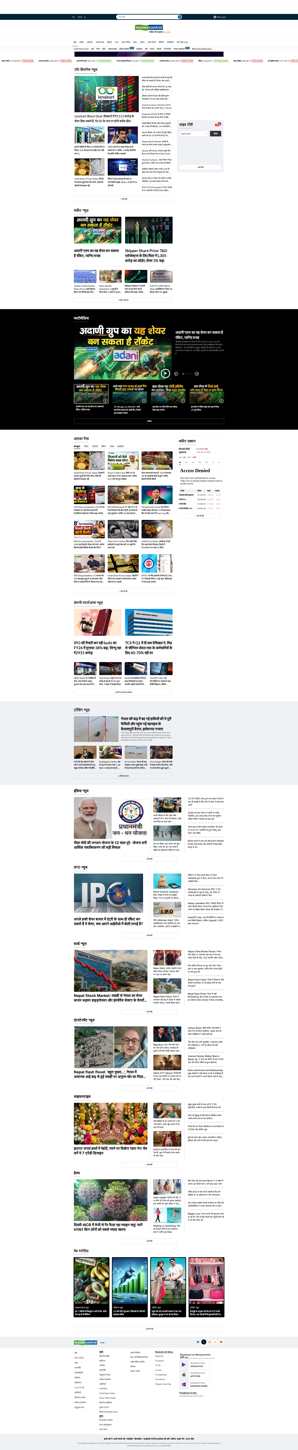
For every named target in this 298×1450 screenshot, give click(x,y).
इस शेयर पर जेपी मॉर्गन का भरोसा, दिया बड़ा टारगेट (165, 408)
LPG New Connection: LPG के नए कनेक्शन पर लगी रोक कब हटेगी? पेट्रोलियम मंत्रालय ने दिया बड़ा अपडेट (89, 510)
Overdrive (160, 1379)
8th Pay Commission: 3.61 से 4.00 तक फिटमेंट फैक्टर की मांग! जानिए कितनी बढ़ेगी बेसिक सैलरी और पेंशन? (89, 544)
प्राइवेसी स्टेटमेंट (149, 1439)
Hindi (80, 17)
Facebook (198, 1342)
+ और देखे (124, 199)
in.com (158, 1370)
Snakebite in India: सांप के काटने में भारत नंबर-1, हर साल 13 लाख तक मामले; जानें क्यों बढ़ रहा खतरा (110, 764)
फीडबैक (130, 1439)
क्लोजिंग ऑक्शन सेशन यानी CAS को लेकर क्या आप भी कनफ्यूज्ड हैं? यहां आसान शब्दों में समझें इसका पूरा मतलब (156, 171)
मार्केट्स (77, 1377)
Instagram (209, 1342)
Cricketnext (161, 1374)
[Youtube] (221, 1342)
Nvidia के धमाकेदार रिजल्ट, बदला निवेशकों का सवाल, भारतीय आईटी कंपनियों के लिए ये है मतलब (136, 681)
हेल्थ (135, 42)
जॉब (146, 49)
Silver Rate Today (107, 1398)
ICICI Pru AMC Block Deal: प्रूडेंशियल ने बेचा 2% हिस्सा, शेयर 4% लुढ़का (161, 288)
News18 (159, 1356)
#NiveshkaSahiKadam (202, 49)
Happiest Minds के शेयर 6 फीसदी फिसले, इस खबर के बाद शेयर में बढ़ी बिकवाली (156, 116)
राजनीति (77, 1367)
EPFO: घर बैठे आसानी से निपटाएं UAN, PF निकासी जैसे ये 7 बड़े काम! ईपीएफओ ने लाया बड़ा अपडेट (157, 578)
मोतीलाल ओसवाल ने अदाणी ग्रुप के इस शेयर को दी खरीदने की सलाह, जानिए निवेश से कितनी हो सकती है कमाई (135, 289)
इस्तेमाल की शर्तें (163, 1439)
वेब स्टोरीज (126, 42)
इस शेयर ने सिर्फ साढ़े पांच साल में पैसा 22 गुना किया (205, 408)
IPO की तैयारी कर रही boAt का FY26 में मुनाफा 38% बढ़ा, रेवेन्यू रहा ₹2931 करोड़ (97, 648)
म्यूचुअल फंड (79, 1407)
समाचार (90, 42)
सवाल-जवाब (135, 1371)
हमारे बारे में (108, 1439)
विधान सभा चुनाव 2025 (108, 1411)
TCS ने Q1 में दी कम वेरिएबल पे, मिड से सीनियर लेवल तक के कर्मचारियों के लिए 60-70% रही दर (148, 648)
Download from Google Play (194, 1364)
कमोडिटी (170, 42)
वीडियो (161, 42)
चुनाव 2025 (104, 1407)
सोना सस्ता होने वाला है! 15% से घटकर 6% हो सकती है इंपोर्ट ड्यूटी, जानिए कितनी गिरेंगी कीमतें (156, 475)
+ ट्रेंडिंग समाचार (123, 776)
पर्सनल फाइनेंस (80, 1402)
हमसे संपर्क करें (119, 1439)
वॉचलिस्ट (78, 1382)
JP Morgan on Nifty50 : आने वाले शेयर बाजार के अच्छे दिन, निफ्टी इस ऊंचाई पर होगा (127, 409)
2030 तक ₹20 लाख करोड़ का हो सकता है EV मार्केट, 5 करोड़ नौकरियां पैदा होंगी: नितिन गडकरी (122, 150)
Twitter (203, 1342)
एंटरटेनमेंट (167, 49)
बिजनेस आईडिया (105, 1402)
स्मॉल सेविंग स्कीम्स (137, 1361)
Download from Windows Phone (194, 1384)
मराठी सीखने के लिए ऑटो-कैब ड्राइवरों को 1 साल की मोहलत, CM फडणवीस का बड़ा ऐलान (157, 125)
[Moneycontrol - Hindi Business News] (149, 29)
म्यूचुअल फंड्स (104, 1374)
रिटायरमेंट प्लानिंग (106, 1420)
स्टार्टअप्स (103, 1388)
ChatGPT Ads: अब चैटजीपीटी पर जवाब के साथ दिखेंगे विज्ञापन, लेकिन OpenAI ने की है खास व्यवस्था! (160, 681)
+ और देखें (200, 167)
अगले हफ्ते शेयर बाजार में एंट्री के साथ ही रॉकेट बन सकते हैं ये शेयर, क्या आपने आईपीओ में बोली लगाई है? (157, 79)
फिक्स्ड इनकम (80, 1397)
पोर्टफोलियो (78, 1372)
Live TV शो (79, 1387)
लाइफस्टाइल (112, 49)
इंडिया (109, 42)
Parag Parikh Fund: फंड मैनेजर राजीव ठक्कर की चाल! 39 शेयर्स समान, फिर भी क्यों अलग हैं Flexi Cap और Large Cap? (156, 510)
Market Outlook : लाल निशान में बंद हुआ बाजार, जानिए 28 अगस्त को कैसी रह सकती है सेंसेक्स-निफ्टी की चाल (157, 161)
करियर (173, 1439)
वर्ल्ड (92, 49)
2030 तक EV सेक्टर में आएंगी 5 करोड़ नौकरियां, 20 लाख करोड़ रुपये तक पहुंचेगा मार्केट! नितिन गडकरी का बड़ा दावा (156, 180)
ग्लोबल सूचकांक (179, 49)
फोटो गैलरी (152, 42)
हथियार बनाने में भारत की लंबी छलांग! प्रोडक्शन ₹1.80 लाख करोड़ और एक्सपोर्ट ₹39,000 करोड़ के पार (155, 97)
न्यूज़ (76, 1362)
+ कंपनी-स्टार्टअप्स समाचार (123, 692)
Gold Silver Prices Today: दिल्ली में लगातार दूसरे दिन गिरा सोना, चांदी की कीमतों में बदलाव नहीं (88, 182)
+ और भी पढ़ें (123, 591)
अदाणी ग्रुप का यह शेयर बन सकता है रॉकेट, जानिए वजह (96, 253)
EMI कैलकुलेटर (105, 1424)
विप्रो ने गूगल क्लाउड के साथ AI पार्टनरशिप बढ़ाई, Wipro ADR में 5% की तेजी (122, 182)
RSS (215, 1342)
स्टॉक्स (102, 1365)
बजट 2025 (79, 1357)
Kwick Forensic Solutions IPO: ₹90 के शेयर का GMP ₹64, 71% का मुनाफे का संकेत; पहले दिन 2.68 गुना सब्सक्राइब (156, 107)
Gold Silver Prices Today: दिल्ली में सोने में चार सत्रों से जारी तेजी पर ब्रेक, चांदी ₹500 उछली (123, 578)
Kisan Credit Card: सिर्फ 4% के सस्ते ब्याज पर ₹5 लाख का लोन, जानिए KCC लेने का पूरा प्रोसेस (122, 475)
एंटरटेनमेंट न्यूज (84, 1020)
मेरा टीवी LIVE (182, 42)
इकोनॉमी (102, 1370)
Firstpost (159, 1360)
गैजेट (98, 49)
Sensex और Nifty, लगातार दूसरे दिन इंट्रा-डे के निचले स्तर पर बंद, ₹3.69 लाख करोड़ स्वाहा (156, 152)
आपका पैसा (100, 42)
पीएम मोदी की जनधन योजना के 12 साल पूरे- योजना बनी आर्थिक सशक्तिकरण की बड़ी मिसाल (157, 88)
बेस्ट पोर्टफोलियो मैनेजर (139, 1357)
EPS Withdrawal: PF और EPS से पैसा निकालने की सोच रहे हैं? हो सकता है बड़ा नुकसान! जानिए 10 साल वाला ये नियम (122, 510)
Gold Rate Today (107, 1393)
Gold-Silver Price (81, 49)
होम (75, 42)
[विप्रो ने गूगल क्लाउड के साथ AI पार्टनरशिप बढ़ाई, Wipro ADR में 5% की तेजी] (123, 166)
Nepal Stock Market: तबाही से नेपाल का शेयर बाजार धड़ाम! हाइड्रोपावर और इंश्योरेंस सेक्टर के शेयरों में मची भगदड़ (157, 143)
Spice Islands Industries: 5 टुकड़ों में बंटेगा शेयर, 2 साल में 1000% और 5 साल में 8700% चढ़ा (110, 289)
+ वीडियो (149, 421)
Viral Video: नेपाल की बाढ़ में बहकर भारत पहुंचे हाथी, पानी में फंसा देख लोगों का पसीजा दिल (136, 764)
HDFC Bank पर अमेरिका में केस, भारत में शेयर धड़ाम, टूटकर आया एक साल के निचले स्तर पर (85, 681)
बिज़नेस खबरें (104, 1356)
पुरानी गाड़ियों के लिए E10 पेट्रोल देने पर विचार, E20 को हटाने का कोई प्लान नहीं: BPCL (89, 150)
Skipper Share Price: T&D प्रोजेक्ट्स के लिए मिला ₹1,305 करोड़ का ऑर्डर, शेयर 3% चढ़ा (146, 255)
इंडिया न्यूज (81, 791)
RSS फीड (190, 1439)
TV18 (157, 1365)
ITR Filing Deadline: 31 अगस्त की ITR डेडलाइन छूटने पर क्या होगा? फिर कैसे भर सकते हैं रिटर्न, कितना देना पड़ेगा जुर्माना (89, 578)
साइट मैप (180, 1439)
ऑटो (104, 49)
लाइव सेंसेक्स (135, 1352)
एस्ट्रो (152, 49)
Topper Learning (163, 1384)
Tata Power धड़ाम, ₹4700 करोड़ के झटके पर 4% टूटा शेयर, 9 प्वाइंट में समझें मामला (110, 681)
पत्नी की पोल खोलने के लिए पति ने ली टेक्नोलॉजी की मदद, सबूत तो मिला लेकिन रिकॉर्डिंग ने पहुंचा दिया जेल (85, 764)
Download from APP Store (194, 1374)
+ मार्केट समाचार (123, 300)
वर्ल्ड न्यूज (80, 944)
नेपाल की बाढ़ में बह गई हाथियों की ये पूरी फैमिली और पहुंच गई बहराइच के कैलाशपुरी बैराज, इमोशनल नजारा (146, 723)
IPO (117, 42)
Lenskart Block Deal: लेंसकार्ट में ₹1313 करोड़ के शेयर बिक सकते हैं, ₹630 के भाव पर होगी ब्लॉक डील (104, 118)
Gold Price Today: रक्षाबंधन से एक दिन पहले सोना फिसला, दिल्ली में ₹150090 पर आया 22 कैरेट (156, 544)
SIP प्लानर (103, 1429)
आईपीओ (102, 1384)
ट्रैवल (142, 42)
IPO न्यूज (80, 867)
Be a (166, 32)
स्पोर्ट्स (159, 49)
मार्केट (81, 42)
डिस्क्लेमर (138, 1439)
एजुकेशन (139, 49)
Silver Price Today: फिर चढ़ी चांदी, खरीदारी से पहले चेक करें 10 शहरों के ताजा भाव (122, 544)
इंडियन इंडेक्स (124, 49)
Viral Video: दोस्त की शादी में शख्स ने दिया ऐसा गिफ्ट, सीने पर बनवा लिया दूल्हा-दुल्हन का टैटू (161, 764)
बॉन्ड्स (132, 1366)
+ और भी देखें (199, 516)
